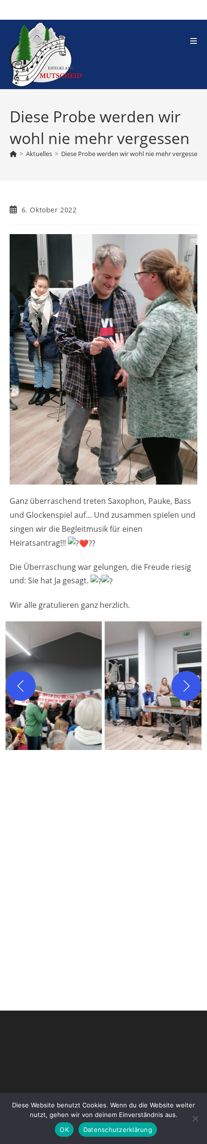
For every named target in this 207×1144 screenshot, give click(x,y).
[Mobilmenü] (193, 41)
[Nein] (195, 1118)
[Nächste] (186, 686)
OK (64, 1129)
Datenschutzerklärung (117, 1129)
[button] (54, 685)
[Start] (13, 153)
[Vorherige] (21, 686)
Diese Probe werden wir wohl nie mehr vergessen (131, 153)
